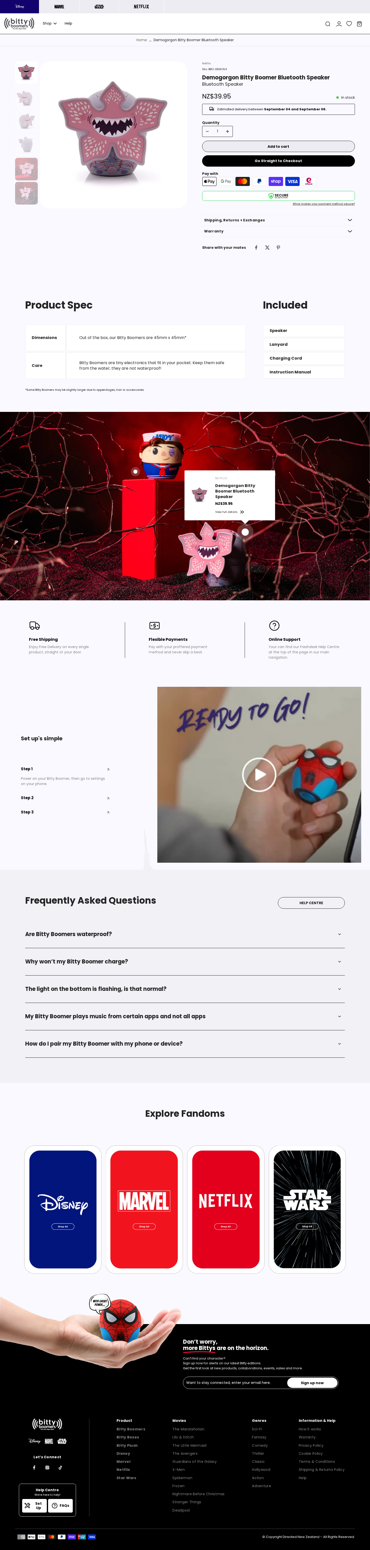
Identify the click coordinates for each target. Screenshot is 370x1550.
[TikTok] (60, 1467)
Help (303, 1477)
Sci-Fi (257, 1429)
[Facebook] (34, 1467)
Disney (123, 1453)
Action (258, 1477)
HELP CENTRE (311, 903)
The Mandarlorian (188, 1429)
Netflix (206, 63)
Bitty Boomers (131, 1429)
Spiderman (182, 1477)
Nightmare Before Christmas (198, 1493)
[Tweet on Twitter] (267, 247)
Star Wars (126, 1477)
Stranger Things (186, 1502)
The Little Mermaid (189, 1445)
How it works (310, 1429)
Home (141, 39)
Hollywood (261, 1469)
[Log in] (338, 24)
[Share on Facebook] (256, 247)
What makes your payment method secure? (324, 204)
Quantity (210, 122)
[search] (327, 24)
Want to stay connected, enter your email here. (228, 1382)
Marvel (123, 1461)
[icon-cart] (359, 24)
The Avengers (184, 1453)
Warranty (307, 1437)
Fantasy (259, 1437)
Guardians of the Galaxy (194, 1461)
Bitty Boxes (128, 1437)
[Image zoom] (113, 135)
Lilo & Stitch (183, 1437)
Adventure (261, 1485)
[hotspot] (245, 532)
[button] (278, 146)
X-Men (178, 1469)
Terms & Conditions (317, 1461)
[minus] (207, 131)
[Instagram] (47, 1467)
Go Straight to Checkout (278, 160)
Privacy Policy (311, 1445)
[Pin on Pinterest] (278, 247)
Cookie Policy (311, 1453)
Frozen (178, 1485)
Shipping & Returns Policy (322, 1469)
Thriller (258, 1453)
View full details (226, 512)
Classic (258, 1461)
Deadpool (181, 1510)
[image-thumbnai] (26, 72)
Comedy (260, 1445)
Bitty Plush (127, 1445)
